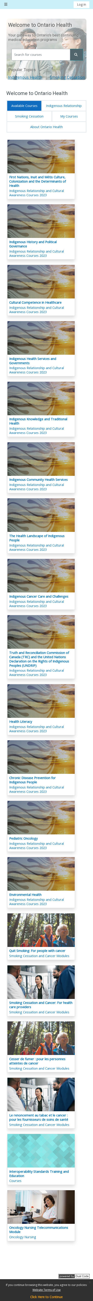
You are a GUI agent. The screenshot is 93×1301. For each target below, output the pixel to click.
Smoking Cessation (67, 77)
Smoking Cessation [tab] (29, 116)
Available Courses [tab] (24, 106)
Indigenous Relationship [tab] (64, 106)
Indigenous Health (25, 77)
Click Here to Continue (46, 1297)
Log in (81, 4)
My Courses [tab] (69, 116)
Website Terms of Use (47, 1290)
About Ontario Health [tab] (46, 127)
